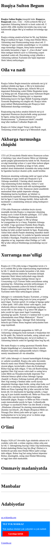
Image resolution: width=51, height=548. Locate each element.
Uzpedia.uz (6, 543)
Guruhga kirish (15, 534)
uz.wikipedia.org (8, 517)
